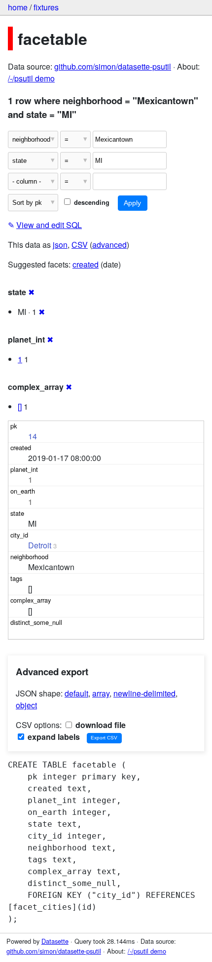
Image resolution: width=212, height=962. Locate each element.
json (60, 244)
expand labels (53, 736)
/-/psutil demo (31, 78)
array (100, 693)
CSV (79, 244)
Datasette (55, 941)
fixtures (46, 7)
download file (99, 725)
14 (32, 436)
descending (90, 202)
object (26, 705)
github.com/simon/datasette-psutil (112, 66)
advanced (109, 244)
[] (20, 406)
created (85, 264)
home (18, 7)
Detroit (39, 545)
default (76, 693)
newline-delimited (144, 693)
